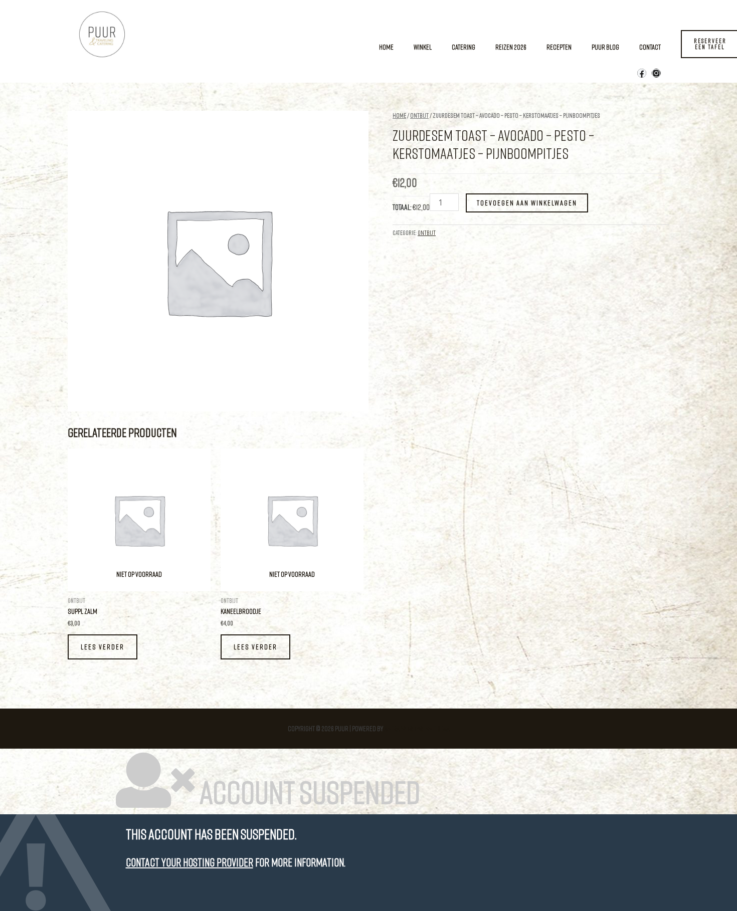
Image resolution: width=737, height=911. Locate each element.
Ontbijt (419, 115)
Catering (463, 47)
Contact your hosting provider (189, 862)
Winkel (423, 47)
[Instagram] (656, 73)
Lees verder (102, 646)
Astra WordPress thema (417, 728)
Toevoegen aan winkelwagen (527, 202)
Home (386, 47)
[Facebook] (641, 73)
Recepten (559, 47)
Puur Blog (605, 47)
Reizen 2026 (510, 47)
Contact (650, 47)
